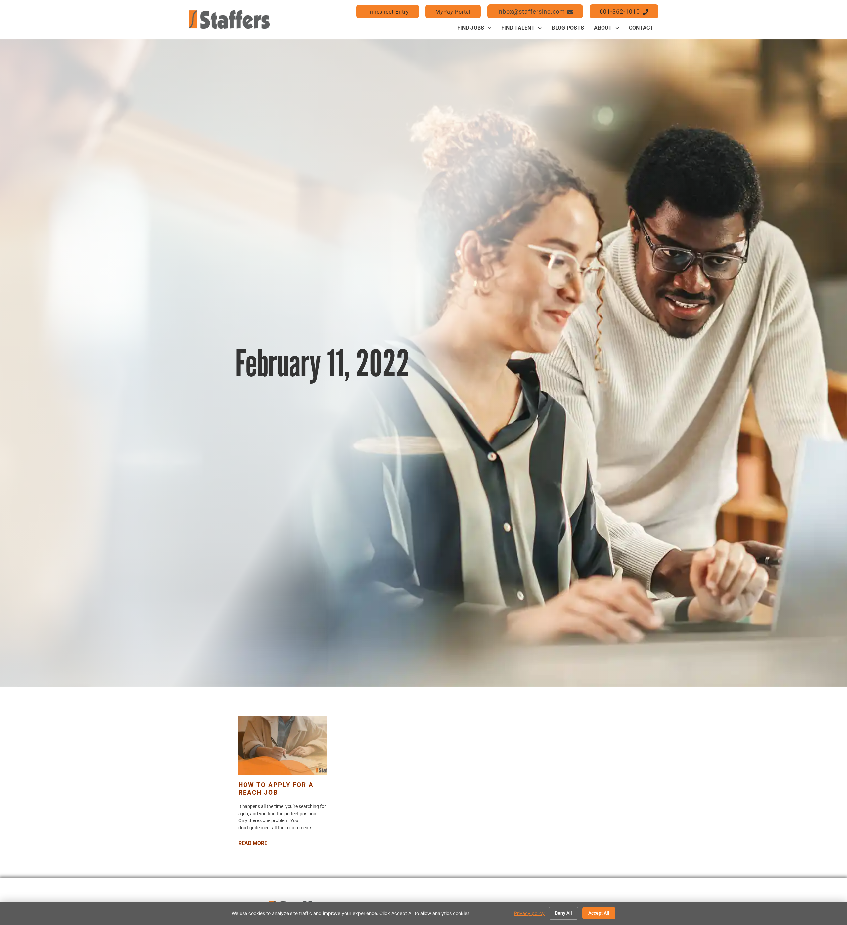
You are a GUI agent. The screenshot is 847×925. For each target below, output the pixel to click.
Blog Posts (568, 28)
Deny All (563, 913)
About (603, 28)
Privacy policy (529, 913)
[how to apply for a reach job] (282, 745)
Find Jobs (470, 28)
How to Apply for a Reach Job (276, 788)
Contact (641, 28)
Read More (252, 843)
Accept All (598, 913)
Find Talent (518, 28)
